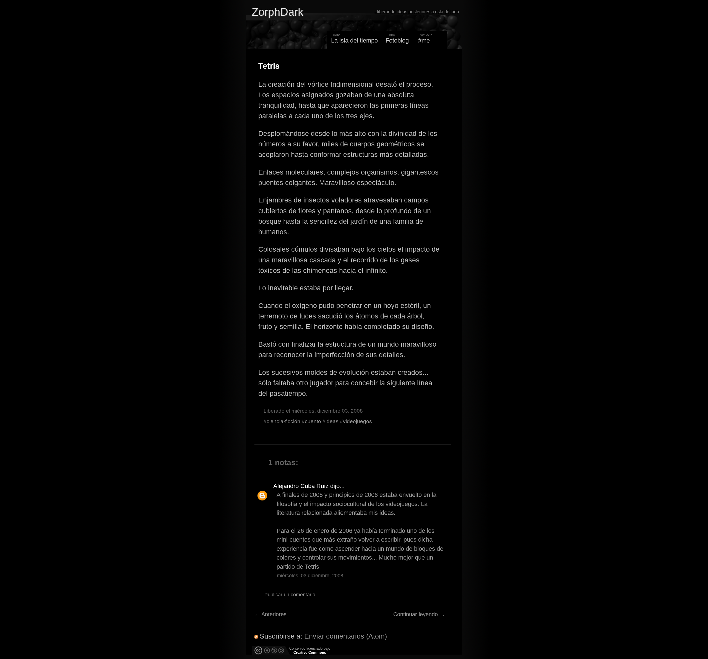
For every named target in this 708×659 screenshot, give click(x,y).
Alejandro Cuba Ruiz (301, 486)
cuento (313, 421)
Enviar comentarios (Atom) (345, 636)
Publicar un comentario (289, 594)
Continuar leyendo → (419, 614)
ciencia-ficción (283, 421)
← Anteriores (270, 614)
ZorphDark (277, 12)
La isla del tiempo (354, 40)
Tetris (269, 66)
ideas (332, 421)
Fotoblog (397, 40)
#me (424, 40)
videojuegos (357, 421)
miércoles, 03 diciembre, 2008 (310, 575)
